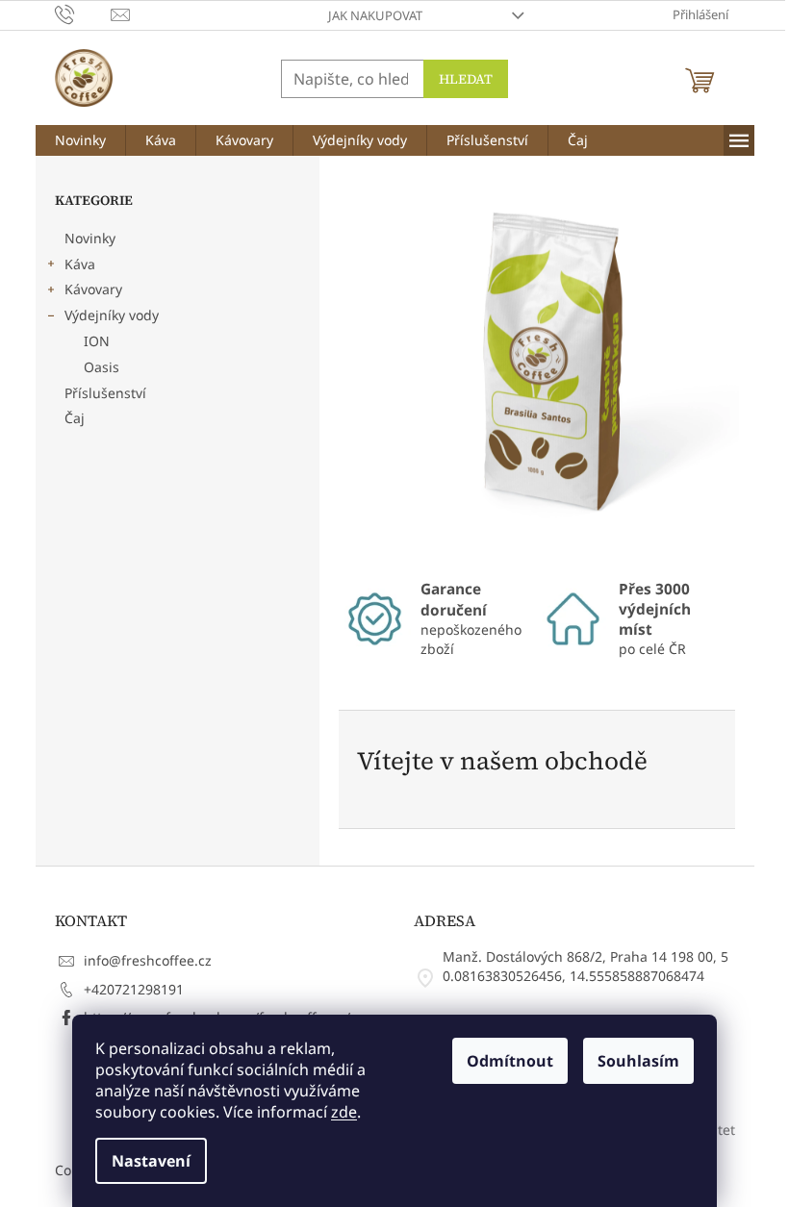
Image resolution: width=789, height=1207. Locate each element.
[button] (370, 367)
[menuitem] (80, 140)
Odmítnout (510, 1060)
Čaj (74, 418)
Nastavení (151, 1160)
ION (97, 341)
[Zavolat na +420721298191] (83, 13)
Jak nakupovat (375, 15)
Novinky (89, 238)
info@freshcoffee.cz (148, 960)
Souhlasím (638, 1060)
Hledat (466, 78)
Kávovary (93, 289)
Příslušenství (105, 393)
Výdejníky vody (111, 315)
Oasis (101, 367)
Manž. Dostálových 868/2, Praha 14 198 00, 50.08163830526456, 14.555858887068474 (585, 966)
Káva (79, 264)
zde (344, 1111)
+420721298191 (134, 989)
